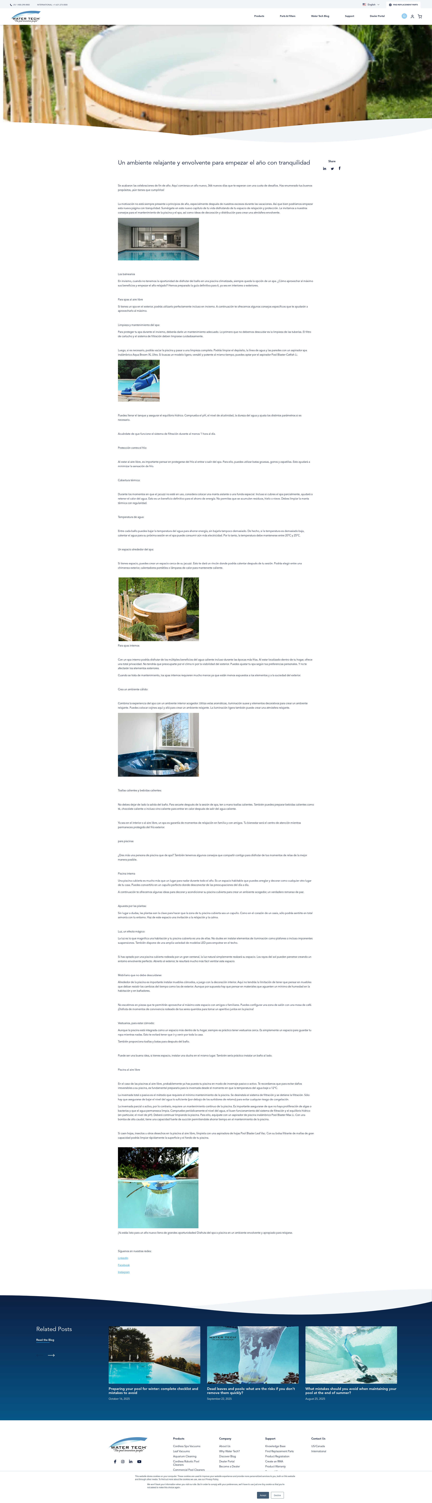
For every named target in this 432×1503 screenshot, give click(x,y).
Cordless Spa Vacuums (186, 1446)
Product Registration (277, 1456)
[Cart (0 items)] (420, 17)
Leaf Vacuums (181, 1451)
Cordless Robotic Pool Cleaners (186, 1463)
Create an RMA (274, 1461)
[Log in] (412, 17)
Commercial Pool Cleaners (189, 1470)
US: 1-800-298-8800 (21, 5)
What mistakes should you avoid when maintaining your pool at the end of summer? (350, 1391)
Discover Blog (227, 1456)
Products (178, 1439)
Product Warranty (275, 1466)
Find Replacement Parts (279, 1451)
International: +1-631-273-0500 (52, 5)
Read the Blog (45, 1340)
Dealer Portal (227, 1461)
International (318, 1451)
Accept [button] (263, 1495)
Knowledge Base (275, 1446)
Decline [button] (277, 1495)
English (371, 4)
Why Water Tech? (229, 1451)
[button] (259, 18)
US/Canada (318, 1446)
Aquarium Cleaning (184, 1456)
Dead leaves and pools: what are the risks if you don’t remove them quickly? (251, 1391)
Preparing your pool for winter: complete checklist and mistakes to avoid (153, 1391)
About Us (224, 1446)
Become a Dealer (229, 1466)
